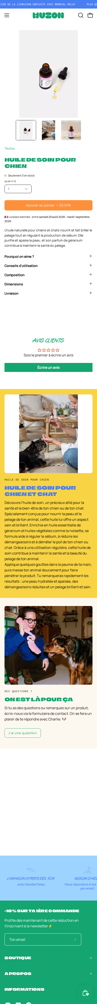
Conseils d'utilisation (21, 266)
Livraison (11, 293)
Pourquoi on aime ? (19, 256)
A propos (18, 973)
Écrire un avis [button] (48, 367)
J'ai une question (22, 733)
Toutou (10, 148)
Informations (24, 989)
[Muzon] (48, 15)
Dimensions (14, 284)
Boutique (18, 957)
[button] (80, 15)
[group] (48, 4)
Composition (15, 275)
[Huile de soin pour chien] (26, 130)
